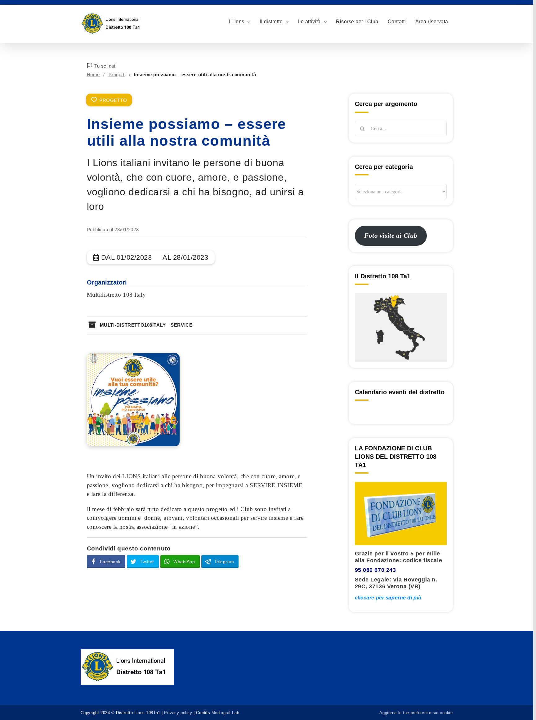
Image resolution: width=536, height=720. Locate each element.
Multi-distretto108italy (133, 325)
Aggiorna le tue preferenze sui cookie (416, 712)
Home (93, 74)
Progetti (117, 74)
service (181, 325)
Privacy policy (178, 712)
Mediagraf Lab (225, 712)
